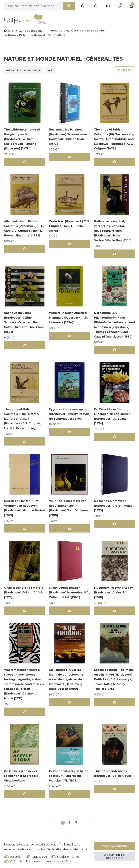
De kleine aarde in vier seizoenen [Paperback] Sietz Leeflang (21, 775)
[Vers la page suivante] (86, 823)
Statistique (39, 856)
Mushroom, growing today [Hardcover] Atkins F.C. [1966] (113, 592)
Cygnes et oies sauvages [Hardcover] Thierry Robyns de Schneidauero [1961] (69, 414)
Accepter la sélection (114, 856)
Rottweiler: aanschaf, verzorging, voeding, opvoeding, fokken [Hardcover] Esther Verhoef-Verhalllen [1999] (113, 231)
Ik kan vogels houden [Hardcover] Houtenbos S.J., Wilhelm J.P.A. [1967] (69, 592)
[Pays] (108, 6)
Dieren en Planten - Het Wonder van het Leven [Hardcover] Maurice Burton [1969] (24, 508)
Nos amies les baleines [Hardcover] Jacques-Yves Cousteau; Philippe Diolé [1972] (68, 136)
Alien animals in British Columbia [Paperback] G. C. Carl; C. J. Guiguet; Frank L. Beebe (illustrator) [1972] (24, 228)
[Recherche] (69, 6)
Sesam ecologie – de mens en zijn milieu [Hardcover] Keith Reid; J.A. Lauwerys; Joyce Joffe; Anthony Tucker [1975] (114, 679)
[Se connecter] (83, 6)
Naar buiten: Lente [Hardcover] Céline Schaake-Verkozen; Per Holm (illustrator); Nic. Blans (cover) (24, 322)
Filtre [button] (127, 70)
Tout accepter (114, 846)
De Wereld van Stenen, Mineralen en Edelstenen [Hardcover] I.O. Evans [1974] (112, 416)
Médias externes (68, 856)
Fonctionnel (34, 861)
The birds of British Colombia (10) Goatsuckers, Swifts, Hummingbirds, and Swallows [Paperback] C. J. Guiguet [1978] (114, 139)
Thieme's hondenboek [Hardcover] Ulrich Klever (112, 773)
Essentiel (16, 856)
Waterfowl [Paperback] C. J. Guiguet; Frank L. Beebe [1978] (69, 226)
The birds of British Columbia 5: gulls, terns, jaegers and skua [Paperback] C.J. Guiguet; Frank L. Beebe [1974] (22, 419)
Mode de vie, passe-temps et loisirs (77, 30)
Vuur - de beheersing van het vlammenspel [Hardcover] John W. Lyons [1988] (68, 508)
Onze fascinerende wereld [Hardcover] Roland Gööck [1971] (23, 592)
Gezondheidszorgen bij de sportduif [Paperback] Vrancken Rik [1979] (68, 775)
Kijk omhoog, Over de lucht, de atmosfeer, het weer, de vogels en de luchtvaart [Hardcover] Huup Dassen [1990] (66, 679)
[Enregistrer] (96, 6)
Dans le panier (24, 162)
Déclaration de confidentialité (67, 849)
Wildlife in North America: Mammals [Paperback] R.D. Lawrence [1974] (68, 317)
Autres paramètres (60, 861)
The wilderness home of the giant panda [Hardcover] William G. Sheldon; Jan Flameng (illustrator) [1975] (22, 139)
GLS (13, 861)
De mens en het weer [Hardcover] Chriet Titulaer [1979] (114, 505)
